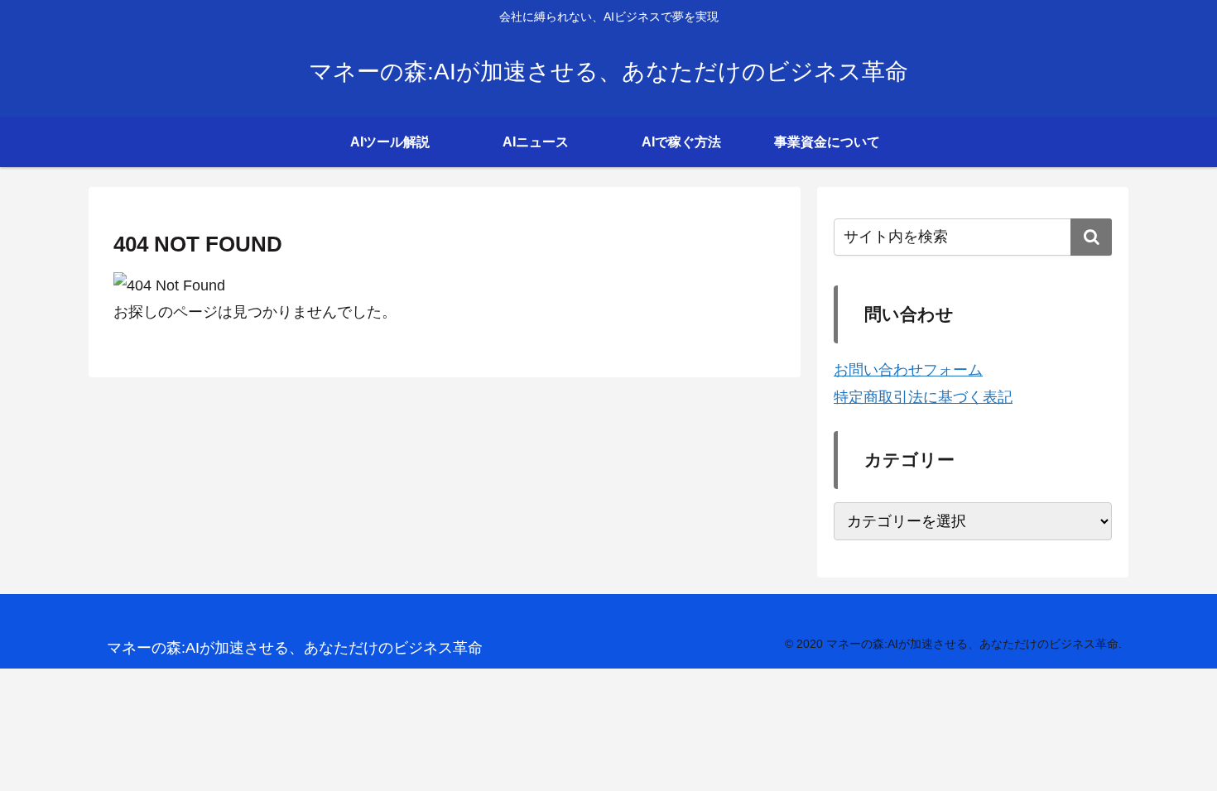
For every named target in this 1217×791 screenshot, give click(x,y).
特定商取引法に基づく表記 (923, 397)
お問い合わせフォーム (908, 370)
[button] (1091, 237)
